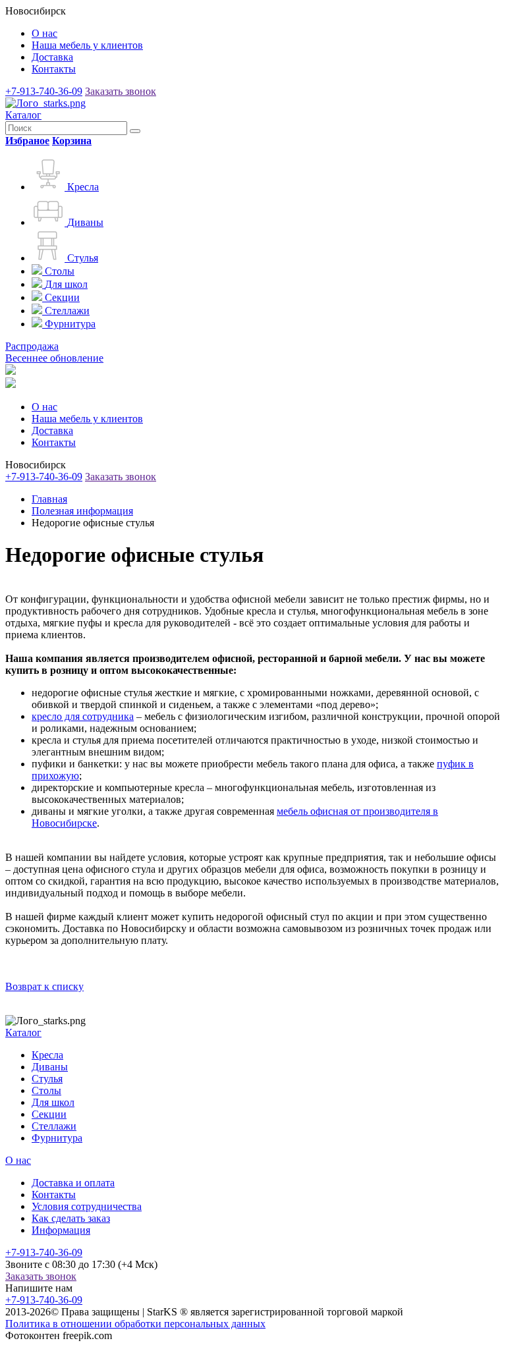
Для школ (53, 1102)
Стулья (47, 1078)
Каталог (23, 115)
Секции (49, 1114)
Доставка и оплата (73, 1182)
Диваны (50, 1066)
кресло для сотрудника (83, 716)
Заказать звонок (120, 91)
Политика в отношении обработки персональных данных (135, 1323)
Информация (61, 1230)
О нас (44, 33)
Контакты (54, 68)
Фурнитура (57, 1137)
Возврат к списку (44, 986)
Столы (46, 1090)
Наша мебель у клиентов (87, 45)
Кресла (47, 1054)
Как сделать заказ (71, 1218)
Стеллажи (54, 1126)
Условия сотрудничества (87, 1206)
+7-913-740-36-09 (43, 91)
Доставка (52, 57)
